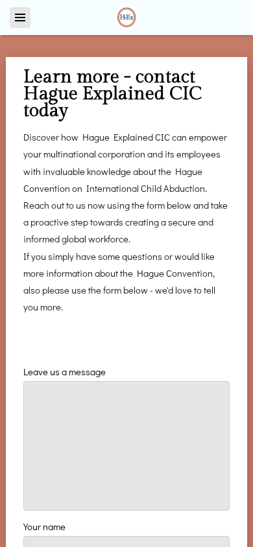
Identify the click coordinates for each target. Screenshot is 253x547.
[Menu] (20, 17)
